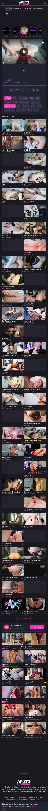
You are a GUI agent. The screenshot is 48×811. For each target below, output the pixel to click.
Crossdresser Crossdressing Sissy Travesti (10, 355)
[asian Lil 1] (35, 350)
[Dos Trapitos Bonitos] (13, 315)
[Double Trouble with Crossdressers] (35, 230)
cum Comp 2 (28, 526)
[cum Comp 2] (35, 521)
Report (35, 90)
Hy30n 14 (27, 218)
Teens (36, 110)
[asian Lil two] (35, 452)
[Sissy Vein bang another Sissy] (35, 418)
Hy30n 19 (27, 184)
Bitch (39, 106)
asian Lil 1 (27, 355)
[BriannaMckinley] (13, 712)
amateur (8, 102)
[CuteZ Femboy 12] (13, 281)
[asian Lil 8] (35, 247)
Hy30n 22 (5, 133)
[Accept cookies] (44, 806)
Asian (33, 106)
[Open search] (45, 2)
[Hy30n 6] (35, 127)
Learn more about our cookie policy (34, 789)
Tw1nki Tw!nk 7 (7, 543)
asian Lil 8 (27, 252)
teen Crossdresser (8, 526)
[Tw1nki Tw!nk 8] (13, 589)
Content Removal (35, 797)
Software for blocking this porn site (15, 791)
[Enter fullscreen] (43, 61)
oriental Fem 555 (7, 304)
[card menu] (22, 133)
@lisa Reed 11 (29, 304)
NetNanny (33, 791)
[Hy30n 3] (13, 264)
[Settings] (43, 43)
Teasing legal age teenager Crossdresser (33, 441)
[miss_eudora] (35, 694)
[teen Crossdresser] (13, 521)
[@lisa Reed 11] (35, 298)
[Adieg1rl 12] (13, 452)
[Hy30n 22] (13, 127)
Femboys (5, 372)
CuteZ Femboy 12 (8, 287)
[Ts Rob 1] (13, 435)
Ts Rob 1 (5, 441)
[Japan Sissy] (13, 333)
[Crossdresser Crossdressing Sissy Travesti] (13, 350)
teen (32, 98)
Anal (18, 106)
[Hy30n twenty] (35, 196)
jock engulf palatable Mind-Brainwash (33, 389)
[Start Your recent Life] (13, 401)
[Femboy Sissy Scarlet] (35, 606)
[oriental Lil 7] (35, 315)
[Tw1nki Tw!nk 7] (13, 538)
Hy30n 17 (27, 167)
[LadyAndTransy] (35, 658)
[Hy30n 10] (13, 196)
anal (14, 98)
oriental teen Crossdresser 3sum (33, 270)
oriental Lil (27, 475)
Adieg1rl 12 (6, 458)
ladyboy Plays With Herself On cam (33, 492)
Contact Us (23, 797)
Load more (24, 618)
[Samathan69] (13, 658)
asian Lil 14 (28, 406)
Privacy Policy (23, 799)
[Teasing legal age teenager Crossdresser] (35, 435)
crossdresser (24, 102)
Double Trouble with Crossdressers (33, 235)
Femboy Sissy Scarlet (31, 612)
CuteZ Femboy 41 (8, 560)
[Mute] (5, 42)
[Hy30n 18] (13, 178)
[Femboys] (13, 367)
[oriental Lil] (35, 469)
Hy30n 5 (27, 150)
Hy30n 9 (5, 235)
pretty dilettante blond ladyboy (10, 389)
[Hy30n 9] (13, 230)
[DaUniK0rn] (35, 641)
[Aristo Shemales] (24, 3)
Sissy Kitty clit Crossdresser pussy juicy (33, 509)
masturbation (23, 98)
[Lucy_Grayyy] (13, 694)
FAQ (38, 799)
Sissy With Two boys (31, 577)
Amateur (26, 106)
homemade (35, 102)
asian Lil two (28, 458)
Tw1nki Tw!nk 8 (7, 594)
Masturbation (21, 110)
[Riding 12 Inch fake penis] (35, 555)
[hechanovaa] (35, 730)
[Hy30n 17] (35, 161)
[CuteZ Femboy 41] (13, 555)
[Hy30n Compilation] (13, 144)
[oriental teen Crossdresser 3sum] (35, 264)
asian (38, 98)
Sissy (30, 110)
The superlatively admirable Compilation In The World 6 (11, 577)
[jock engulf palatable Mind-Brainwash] (35, 384)
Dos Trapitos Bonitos (9, 321)
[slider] (24, 62)
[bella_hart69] (13, 641)
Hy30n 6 (27, 133)
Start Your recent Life (9, 406)
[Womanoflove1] (13, 676)
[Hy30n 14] (35, 213)
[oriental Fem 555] (13, 298)
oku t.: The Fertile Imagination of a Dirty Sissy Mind (11, 492)
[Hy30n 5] (35, 144)
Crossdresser (9, 110)
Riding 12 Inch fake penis (32, 560)
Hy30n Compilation (8, 150)
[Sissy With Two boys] (35, 572)
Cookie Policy (11, 799)
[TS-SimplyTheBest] (13, 730)
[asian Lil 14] (35, 401)
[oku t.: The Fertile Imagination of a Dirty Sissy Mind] (13, 486)
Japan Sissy (5, 338)
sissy (15, 102)
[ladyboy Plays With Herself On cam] (35, 486)
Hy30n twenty (29, 201)
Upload (32, 799)
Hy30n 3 (5, 270)
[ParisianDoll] (35, 712)
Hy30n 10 (5, 201)
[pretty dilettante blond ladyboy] (13, 384)
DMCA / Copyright (10, 797)
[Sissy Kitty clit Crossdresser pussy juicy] (35, 504)
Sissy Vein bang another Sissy (33, 423)
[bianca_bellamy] (35, 676)
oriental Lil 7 (28, 321)
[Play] (24, 52)
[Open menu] (3, 2)
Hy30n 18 (5, 184)
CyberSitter (41, 791)
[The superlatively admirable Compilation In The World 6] (13, 572)
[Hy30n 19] (35, 178)
